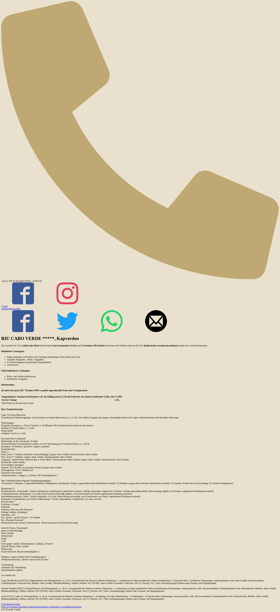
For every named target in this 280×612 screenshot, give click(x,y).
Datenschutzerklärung (39, 607)
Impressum (23, 607)
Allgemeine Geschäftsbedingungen (65, 607)
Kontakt (14, 607)
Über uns (5, 607)
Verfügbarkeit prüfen (10, 309)
